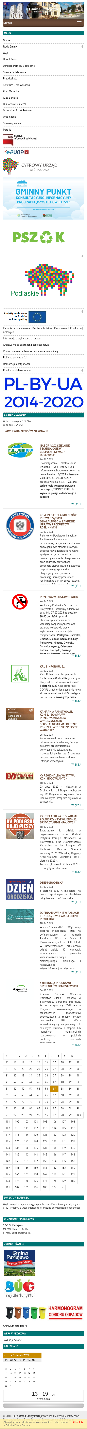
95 (38, 1114)
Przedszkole (10, 78)
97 (54, 1114)
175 (26, 1180)
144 (36, 1154)
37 (54, 1075)
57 (54, 1088)
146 (54, 1154)
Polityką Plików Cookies (18, 1425)
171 (64, 1174)
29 (70, 1068)
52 (15, 1088)
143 (26, 1154)
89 (70, 1108)
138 (54, 1147)
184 (36, 1187)
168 (36, 1174)
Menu (7, 23)
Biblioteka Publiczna (15, 104)
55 (38, 1088)
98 (62, 1114)
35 (38, 1075)
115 (64, 1128)
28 (62, 1068)
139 (64, 1147)
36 (46, 1075)
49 (70, 1082)
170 (54, 1174)
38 (62, 1075)
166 (17, 1174)
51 (7, 1088)
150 (17, 1161)
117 (8, 1134)
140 (73, 1147)
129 (45, 1141)
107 (64, 1121)
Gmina (6, 40)
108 (73, 1121)
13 (22, 1062)
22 (15, 1068)
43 (22, 1082)
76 (46, 1101)
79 (70, 1101)
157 (8, 1167)
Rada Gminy (10, 46)
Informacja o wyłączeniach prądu (21, 338)
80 (78, 1101)
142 (17, 1154)
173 (8, 1180)
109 (8, 1128)
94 (30, 1114)
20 (78, 1062)
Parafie (7, 129)
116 (73, 1128)
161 (45, 1167)
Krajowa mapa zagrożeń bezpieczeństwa (26, 344)
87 (54, 1108)
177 (45, 1180)
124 (73, 1134)
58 (62, 1088)
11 (7, 1062)
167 (26, 1174)
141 (8, 1154)
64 (30, 1095)
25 (38, 1068)
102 (17, 1121)
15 (38, 1062)
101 (8, 1121)
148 (73, 1154)
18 (62, 1062)
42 (15, 1082)
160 (36, 1167)
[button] (82, 47)
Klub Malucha (11, 91)
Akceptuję (78, 1422)
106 (54, 1121)
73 (22, 1101)
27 (54, 1068)
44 (30, 1082)
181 (8, 1187)
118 (17, 1134)
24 (30, 1068)
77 (54, 1101)
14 (30, 1062)
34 (30, 1075)
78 (62, 1101)
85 (38, 1108)
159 (26, 1167)
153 (45, 1161)
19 (70, 1062)
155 (64, 1161)
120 (36, 1134)
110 (17, 1128)
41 (7, 1082)
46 (46, 1082)
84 (30, 1108)
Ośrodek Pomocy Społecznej (19, 65)
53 (22, 1088)
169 (45, 1174)
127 (26, 1141)
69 (70, 1095)
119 (26, 1134)
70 (78, 1095)
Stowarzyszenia (12, 123)
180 (73, 1180)
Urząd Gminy (10, 59)
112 (36, 1128)
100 (79, 1114)
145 (45, 1154)
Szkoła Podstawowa (14, 72)
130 (54, 1141)
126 (17, 1141)
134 (17, 1147)
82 (15, 1108)
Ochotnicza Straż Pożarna (17, 110)
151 (26, 1161)
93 (22, 1114)
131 (64, 1141)
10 (72, 1055)
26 (46, 1068)
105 (45, 1121)
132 (73, 1141)
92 (15, 1114)
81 (7, 1108)
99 (70, 1114)
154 (54, 1161)
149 (8, 1161)
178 (54, 1180)
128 (36, 1141)
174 (17, 1180)
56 (46, 1088)
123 (64, 1134)
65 (38, 1095)
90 (78, 1108)
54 (30, 1088)
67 (54, 1095)
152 (36, 1161)
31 (7, 1075)
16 (46, 1062)
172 (73, 1174)
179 (64, 1180)
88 (62, 1108)
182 (17, 1187)
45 (38, 1082)
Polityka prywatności (15, 357)
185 (45, 1187)
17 (54, 1062)
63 (22, 1095)
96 (46, 1114)
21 (7, 1068)
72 (15, 1101)
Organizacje (9, 116)
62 (15, 1095)
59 (70, 1088)
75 (38, 1101)
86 (46, 1108)
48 (62, 1082)
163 (64, 1167)
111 (26, 1128)
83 (22, 1108)
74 (30, 1101)
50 (78, 1082)
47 (54, 1082)
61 (7, 1095)
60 (78, 1088)
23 (22, 1068)
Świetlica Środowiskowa (17, 85)
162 (54, 1167)
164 (73, 1167)
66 (46, 1095)
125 (8, 1141)
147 (64, 1154)
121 (45, 1134)
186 (54, 1187)
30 (78, 1068)
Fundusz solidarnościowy (17, 370)
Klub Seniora (10, 97)
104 (36, 1121)
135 (26, 1147)
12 (15, 1062)
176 (36, 1180)
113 (45, 1128)
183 (26, 1187)
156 (73, 1161)
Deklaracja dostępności (16, 363)
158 (17, 1167)
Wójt (5, 53)
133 (8, 1147)
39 (70, 1075)
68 (62, 1095)
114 (54, 1128)
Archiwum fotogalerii (15, 1325)
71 (7, 1101)
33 (22, 1075)
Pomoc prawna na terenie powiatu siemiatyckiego (31, 351)
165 (8, 1174)
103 (26, 1121)
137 (45, 1147)
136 (36, 1147)
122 (54, 1134)
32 (15, 1075)
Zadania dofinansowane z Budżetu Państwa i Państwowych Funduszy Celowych (42, 330)
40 (78, 1075)
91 (7, 1114)
